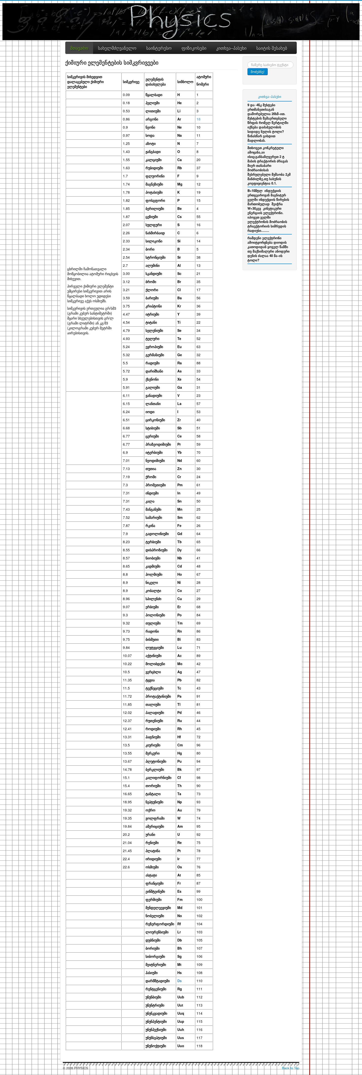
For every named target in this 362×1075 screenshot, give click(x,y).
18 (198, 119)
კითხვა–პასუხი (269, 96)
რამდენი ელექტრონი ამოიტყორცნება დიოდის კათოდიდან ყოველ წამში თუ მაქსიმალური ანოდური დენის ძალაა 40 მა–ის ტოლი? (268, 248)
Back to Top (290, 1068)
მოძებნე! (257, 71)
